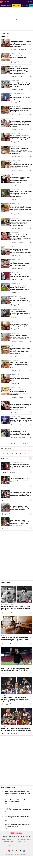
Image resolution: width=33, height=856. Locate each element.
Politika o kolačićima (9, 847)
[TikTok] (21, 453)
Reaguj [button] (14, 62)
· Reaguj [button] (14, 49)
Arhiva (24, 443)
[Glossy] (23, 839)
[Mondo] (4, 2)
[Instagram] (8, 453)
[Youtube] (16, 453)
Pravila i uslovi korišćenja (24, 845)
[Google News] (25, 453)
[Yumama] (19, 842)
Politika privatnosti (23, 847)
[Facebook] (3, 453)
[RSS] (29, 453)
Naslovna (3, 33)
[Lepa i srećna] (29, 839)
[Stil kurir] (19, 839)
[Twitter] (12, 453)
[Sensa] (12, 842)
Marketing (5, 845)
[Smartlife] (6, 842)
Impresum (10, 845)
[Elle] (14, 839)
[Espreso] (9, 839)
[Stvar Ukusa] (26, 842)
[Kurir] (4, 839)
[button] (22, 49)
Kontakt (16, 845)
